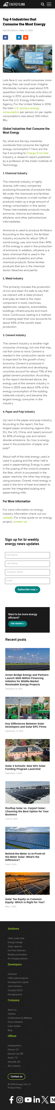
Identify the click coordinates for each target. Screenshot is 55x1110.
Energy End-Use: (38, 153)
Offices (12, 1036)
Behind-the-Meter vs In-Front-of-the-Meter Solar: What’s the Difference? (25, 856)
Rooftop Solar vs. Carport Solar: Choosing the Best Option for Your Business (27, 811)
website (8, 518)
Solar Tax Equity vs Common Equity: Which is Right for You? (25, 901)
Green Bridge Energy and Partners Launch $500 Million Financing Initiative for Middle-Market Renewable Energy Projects (27, 679)
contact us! (20, 522)
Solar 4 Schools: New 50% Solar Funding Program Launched (25, 767)
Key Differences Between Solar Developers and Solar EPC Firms (25, 725)
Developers (15, 964)
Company (14, 1000)
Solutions (13, 929)
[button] (49, 4)
